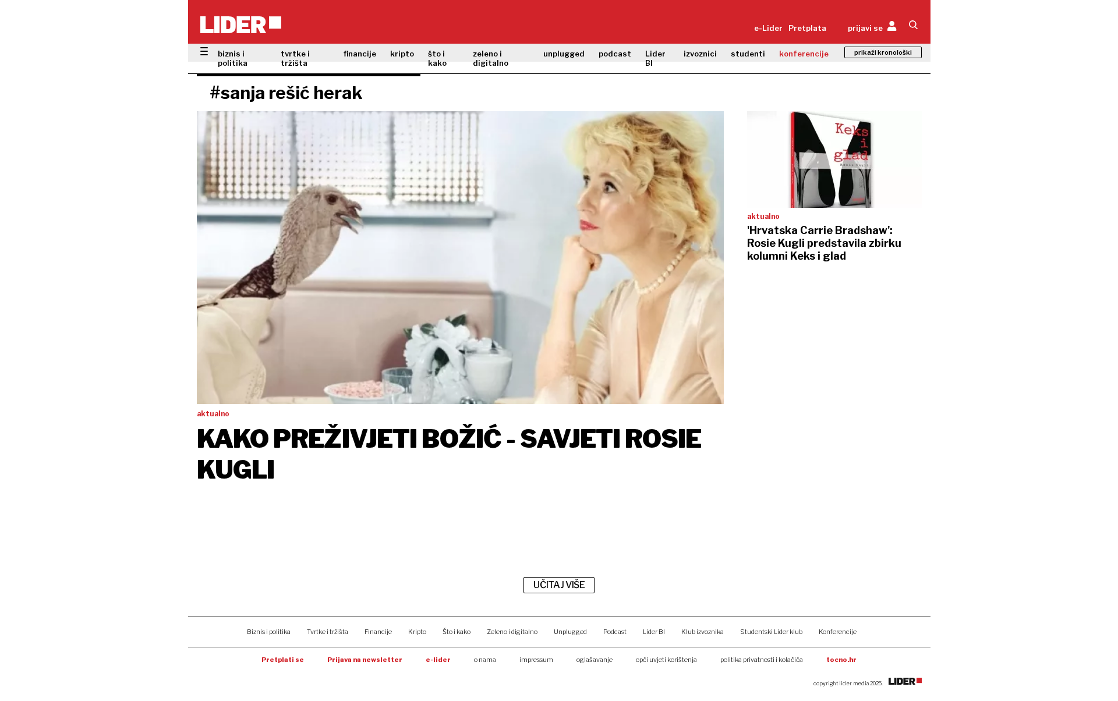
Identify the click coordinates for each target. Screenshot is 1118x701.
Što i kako (456, 632)
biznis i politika (232, 58)
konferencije (804, 53)
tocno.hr (841, 660)
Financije (378, 632)
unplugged (564, 53)
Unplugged (570, 632)
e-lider (438, 660)
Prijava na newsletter (364, 660)
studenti (748, 53)
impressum (536, 660)
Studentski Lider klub (771, 632)
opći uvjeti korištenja (666, 660)
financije (360, 53)
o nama (485, 660)
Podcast (615, 632)
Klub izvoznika (702, 632)
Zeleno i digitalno (512, 632)
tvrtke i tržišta (295, 58)
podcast (615, 53)
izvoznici (700, 53)
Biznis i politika (269, 632)
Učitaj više (559, 584)
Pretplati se (282, 660)
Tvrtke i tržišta (327, 632)
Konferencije (838, 632)
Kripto (417, 632)
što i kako (437, 58)
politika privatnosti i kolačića (761, 660)
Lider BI (655, 58)
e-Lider (768, 28)
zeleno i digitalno (490, 58)
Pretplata (807, 28)
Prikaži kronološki (883, 52)
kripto (402, 53)
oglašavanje (594, 660)
